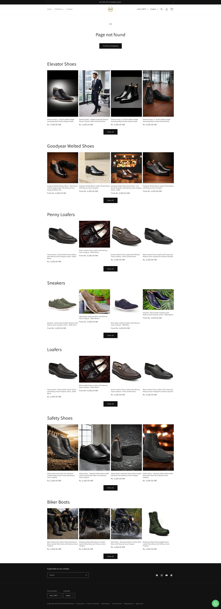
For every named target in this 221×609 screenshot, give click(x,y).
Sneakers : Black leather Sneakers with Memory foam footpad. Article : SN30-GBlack (158, 314)
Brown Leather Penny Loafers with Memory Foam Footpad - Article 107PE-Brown (125, 255)
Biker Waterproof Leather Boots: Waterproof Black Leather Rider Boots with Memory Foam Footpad (62, 544)
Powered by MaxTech (67, 604)
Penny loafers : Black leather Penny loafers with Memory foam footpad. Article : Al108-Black (61, 256)
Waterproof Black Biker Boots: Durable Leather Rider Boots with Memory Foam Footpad (92, 544)
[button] (59, 9)
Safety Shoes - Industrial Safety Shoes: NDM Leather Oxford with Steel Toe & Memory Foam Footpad (94, 475)
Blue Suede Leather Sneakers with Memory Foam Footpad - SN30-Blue (125, 324)
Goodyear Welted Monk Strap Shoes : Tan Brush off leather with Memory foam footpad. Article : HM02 (126, 188)
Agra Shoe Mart (56, 604)
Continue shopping (110, 46)
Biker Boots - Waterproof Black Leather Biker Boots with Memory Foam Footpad (126, 543)
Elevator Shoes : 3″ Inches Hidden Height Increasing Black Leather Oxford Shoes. (156, 120)
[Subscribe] (86, 575)
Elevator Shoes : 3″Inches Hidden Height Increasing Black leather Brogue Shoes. (60, 120)
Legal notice (139, 603)
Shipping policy (129, 603)
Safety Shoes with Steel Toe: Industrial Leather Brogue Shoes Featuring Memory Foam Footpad (61, 475)
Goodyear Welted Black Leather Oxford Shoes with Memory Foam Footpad (94, 187)
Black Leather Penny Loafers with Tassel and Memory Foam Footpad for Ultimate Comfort (158, 255)
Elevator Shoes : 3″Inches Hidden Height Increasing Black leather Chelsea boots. (124, 120)
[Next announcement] (173, 2)
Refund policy (106, 603)
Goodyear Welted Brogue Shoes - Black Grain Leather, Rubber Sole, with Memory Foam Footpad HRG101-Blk (62, 188)
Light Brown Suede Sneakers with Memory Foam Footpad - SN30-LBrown (93, 317)
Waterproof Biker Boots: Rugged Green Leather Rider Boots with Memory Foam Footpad (156, 544)
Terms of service (117, 603)
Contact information (93, 603)
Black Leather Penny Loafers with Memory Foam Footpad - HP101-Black (93, 251)
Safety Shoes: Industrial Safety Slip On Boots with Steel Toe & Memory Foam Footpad (126, 474)
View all (110, 132)
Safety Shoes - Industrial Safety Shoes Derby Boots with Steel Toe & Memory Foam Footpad (158, 475)
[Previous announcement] (48, 2)
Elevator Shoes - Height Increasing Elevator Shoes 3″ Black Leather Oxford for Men (93, 120)
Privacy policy (80, 603)
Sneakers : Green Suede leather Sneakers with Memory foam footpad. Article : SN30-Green (62, 324)
